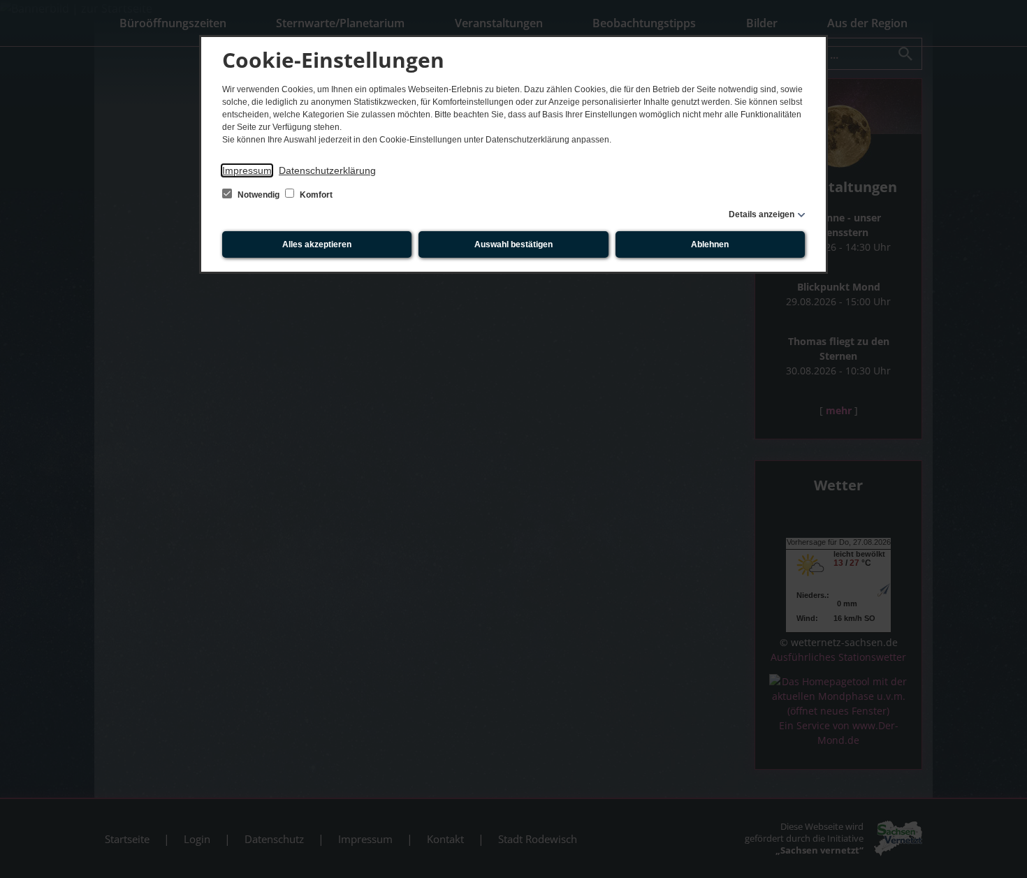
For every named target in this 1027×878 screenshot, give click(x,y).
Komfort (315, 195)
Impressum (247, 170)
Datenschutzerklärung (327, 170)
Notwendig (258, 195)
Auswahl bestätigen (513, 244)
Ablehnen (710, 244)
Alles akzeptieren (316, 244)
